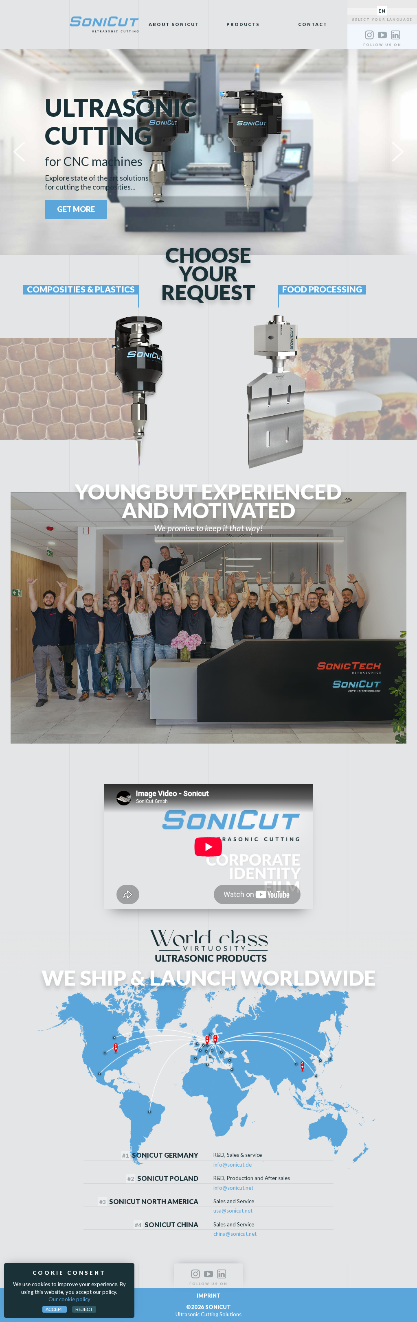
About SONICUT (174, 24)
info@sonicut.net (233, 1188)
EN (382, 10)
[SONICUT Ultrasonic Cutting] (104, 24)
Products (243, 24)
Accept (55, 1309)
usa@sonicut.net (232, 1210)
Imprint (209, 1295)
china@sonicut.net (235, 1233)
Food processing (322, 289)
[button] (19, 152)
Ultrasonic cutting (121, 122)
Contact (312, 24)
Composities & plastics (81, 289)
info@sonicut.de (232, 1164)
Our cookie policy (69, 1299)
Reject (84, 1309)
